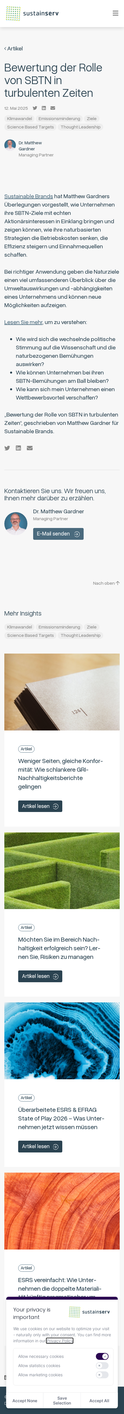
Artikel (14, 48)
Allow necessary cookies (41, 1356)
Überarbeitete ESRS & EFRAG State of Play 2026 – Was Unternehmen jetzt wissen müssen (61, 1118)
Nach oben (104, 583)
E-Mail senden (54, 533)
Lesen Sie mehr (23, 322)
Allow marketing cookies (40, 1374)
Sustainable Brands (28, 196)
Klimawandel (19, 119)
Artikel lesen (36, 806)
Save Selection (62, 1400)
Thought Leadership (81, 127)
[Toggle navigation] (111, 13)
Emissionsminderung (59, 119)
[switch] (102, 1356)
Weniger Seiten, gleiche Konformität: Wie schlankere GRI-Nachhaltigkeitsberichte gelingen (60, 774)
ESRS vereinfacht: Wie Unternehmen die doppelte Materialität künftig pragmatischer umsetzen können (60, 1293)
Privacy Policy (60, 1340)
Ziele (92, 119)
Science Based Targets (30, 127)
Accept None (24, 1400)
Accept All (99, 1400)
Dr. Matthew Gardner (30, 146)
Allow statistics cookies (39, 1365)
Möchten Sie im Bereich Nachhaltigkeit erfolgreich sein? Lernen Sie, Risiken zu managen (59, 948)
